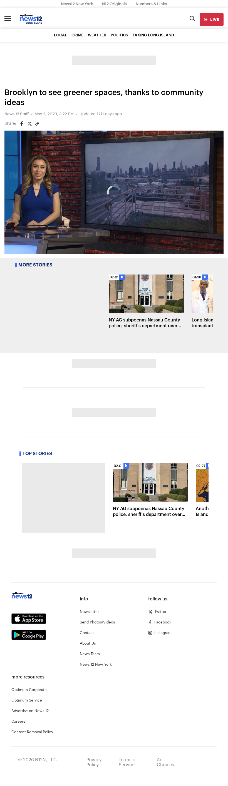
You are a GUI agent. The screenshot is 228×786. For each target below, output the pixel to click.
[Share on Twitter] (29, 123)
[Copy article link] (37, 123)
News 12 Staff (16, 114)
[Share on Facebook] (21, 123)
